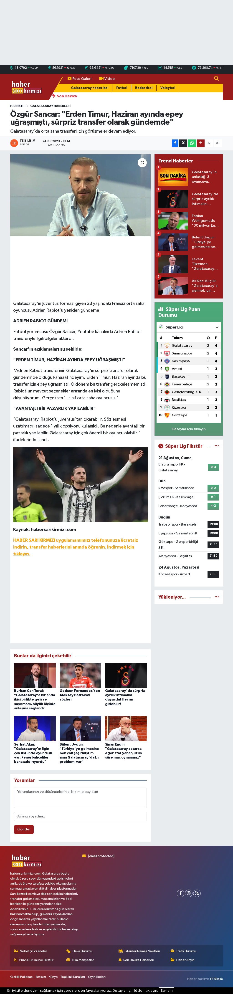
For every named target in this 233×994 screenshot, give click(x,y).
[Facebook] (180, 893)
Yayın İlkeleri (97, 977)
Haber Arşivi (185, 960)
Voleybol (167, 88)
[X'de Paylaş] (183, 143)
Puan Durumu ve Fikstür (36, 960)
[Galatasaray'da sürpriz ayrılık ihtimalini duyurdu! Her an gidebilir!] (126, 675)
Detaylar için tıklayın (189, 429)
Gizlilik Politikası (21, 977)
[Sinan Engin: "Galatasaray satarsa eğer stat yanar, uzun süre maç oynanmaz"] (126, 729)
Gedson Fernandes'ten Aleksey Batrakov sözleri (80, 695)
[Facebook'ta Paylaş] (175, 143)
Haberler (17, 106)
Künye (53, 977)
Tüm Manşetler (83, 960)
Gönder (24, 829)
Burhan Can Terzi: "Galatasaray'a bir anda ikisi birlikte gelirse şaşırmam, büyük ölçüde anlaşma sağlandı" (35, 699)
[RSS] (197, 893)
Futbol (121, 88)
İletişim (41, 977)
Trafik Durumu (186, 951)
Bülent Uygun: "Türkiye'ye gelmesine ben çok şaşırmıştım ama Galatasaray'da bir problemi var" (80, 753)
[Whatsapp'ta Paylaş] (192, 143)
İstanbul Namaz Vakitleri (142, 951)
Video (109, 79)
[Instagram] (188, 893)
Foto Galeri (81, 79)
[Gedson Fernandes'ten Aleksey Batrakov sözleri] (80, 675)
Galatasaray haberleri (89, 88)
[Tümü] (217, 597)
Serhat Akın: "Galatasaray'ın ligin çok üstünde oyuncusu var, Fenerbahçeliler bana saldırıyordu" (33, 753)
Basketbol (143, 88)
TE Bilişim (216, 979)
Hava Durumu (82, 951)
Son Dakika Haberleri (138, 960)
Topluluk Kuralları (72, 977)
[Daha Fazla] (201, 143)
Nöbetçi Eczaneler (33, 951)
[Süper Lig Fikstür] (217, 446)
